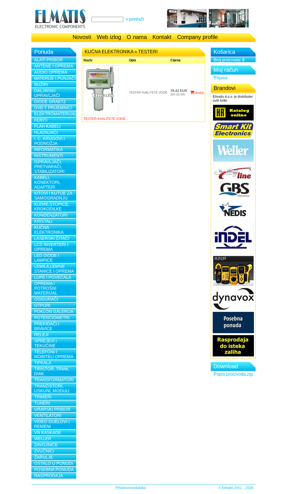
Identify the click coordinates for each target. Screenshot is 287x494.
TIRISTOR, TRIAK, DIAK (52, 371)
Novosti (82, 37)
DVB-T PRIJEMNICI (53, 107)
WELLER (42, 438)
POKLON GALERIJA (53, 311)
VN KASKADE (47, 432)
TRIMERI (43, 397)
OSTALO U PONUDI (53, 463)
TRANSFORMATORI (54, 379)
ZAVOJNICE (46, 444)
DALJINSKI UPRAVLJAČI (47, 93)
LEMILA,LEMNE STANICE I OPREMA (54, 268)
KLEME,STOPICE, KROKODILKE (51, 206)
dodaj (199, 93)
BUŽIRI (41, 84)
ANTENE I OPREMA (53, 66)
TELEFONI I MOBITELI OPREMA (53, 354)
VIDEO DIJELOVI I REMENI (52, 424)
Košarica (224, 52)
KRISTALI (43, 221)
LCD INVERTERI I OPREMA (51, 247)
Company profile (197, 37)
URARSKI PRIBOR (52, 409)
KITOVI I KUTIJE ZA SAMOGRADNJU (53, 195)
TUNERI (42, 403)
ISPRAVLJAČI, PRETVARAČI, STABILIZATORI (49, 166)
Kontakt (162, 37)
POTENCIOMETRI (52, 317)
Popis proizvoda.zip (233, 374)
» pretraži (135, 19)
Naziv (88, 60)
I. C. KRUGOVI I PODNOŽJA (49, 141)
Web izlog (109, 37)
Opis (132, 60)
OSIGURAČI (46, 299)
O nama (137, 37)
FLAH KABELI (47, 126)
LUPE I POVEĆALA (52, 277)
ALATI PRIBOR (48, 59)
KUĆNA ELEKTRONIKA (49, 230)
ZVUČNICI (44, 451)
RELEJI (41, 334)
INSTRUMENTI (48, 155)
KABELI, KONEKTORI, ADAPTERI (47, 182)
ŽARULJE (43, 457)
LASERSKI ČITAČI (51, 238)
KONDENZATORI (51, 215)
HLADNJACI (46, 132)
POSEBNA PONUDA (54, 469)
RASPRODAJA (48, 475)
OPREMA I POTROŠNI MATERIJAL (45, 288)
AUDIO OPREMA (50, 72)
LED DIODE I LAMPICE (46, 258)
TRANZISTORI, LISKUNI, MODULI (51, 388)
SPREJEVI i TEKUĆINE (45, 343)
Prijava (221, 77)
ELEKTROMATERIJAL (55, 114)
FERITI (40, 120)
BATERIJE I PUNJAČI (55, 78)
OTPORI (42, 305)
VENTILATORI (47, 415)
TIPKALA (42, 362)
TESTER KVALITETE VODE (105, 119)
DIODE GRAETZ (50, 101)
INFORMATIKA (48, 149)
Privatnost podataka (130, 488)
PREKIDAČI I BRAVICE (46, 326)
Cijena (175, 60)
